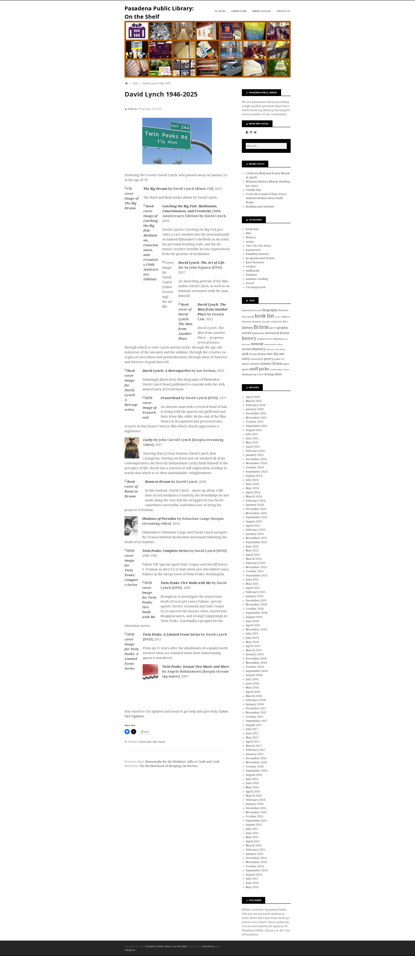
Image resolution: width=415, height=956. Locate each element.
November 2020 (256, 604)
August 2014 (254, 874)
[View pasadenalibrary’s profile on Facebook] (247, 132)
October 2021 (255, 571)
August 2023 (254, 521)
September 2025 (256, 425)
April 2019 (253, 646)
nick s (246, 354)
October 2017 (255, 716)
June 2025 (252, 438)
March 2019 (254, 650)
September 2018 (256, 671)
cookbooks (276, 321)
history (249, 338)
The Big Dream (155, 189)
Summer (251, 274)
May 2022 (252, 550)
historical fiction (277, 333)
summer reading (257, 278)
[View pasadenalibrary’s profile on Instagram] (251, 132)
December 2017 (256, 708)
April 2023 (253, 525)
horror (269, 339)
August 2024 (254, 475)
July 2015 (252, 828)
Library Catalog (261, 11)
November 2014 (256, 862)
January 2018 (255, 704)
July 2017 (252, 729)
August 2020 (254, 617)
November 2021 (256, 567)
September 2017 (256, 720)
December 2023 (256, 509)
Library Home (239, 11)
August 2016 (254, 774)
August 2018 (254, 675)
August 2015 (254, 824)
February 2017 (256, 749)
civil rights (266, 322)
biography (270, 310)
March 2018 (254, 696)
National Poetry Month (275, 349)
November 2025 (256, 417)
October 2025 (255, 421)
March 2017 (254, 745)
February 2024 (256, 500)
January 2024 (255, 504)
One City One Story (258, 245)
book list (264, 316)
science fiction (271, 363)
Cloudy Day (253, 189)
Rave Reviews (255, 262)
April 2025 (253, 446)
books (277, 317)
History (251, 237)
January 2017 (255, 754)
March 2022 (254, 558)
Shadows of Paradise (159, 519)
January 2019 (255, 654)
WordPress (208, 946)
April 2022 (253, 554)
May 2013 (252, 887)
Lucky (148, 440)
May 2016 (252, 787)
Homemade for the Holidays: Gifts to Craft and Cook (182, 761)
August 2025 (254, 430)
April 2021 (253, 588)
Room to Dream (157, 482)
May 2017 (252, 737)
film (155, 741)
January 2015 (255, 853)
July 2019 (252, 633)
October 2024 (255, 467)
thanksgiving (249, 374)
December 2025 (256, 413)
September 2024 (256, 471)
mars (248, 344)
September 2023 (256, 517)
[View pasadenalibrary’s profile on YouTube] (255, 132)
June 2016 (252, 783)
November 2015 (256, 812)
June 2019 (252, 637)
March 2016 (254, 795)
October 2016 (255, 766)
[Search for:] (266, 146)
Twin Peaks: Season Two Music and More (195, 667)
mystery (258, 349)
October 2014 (255, 866)
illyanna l (279, 338)
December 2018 (256, 658)
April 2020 (253, 625)
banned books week (251, 310)
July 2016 (252, 779)
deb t (285, 321)
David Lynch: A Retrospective (166, 371)
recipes (251, 266)
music (161, 741)
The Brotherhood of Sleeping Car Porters (168, 766)
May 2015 (252, 837)
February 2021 (256, 592)
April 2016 (253, 791)
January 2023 (255, 534)
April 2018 (253, 691)
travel (250, 283)
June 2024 (252, 484)
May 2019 (252, 642)
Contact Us (283, 11)
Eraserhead (170, 398)
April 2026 (253, 396)
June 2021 (252, 579)
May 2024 (252, 488)
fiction (261, 327)
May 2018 (252, 687)
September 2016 (256, 770)
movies (247, 349)
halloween (258, 333)
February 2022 (256, 563)
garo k (272, 328)
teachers (286, 370)
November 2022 (256, 538)
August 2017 (254, 725)
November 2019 (256, 629)
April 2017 (253, 741)
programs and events (260, 258)
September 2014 (256, 870)
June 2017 (252, 733)
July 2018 (252, 679)
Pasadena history (257, 254)
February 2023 (256, 529)
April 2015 (253, 841)
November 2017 (256, 712)
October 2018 (255, 666)
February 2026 (256, 405)
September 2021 (256, 575)
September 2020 (256, 612)
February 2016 (256, 799)
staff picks (252, 270)
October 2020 (255, 608)
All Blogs (220, 11)
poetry (268, 358)
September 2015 (256, 820)
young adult (273, 374)
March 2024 (254, 496)
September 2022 (256, 542)
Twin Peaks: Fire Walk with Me (185, 583)
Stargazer (130, 949)
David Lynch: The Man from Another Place (212, 309)
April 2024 (253, 492)
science (255, 363)
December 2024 (256, 459)
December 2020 (256, 600)
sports (245, 369)
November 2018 (256, 662)
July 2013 (252, 878)
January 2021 (255, 596)
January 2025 (255, 455)
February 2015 (256, 849)
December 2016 (256, 758)
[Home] (126, 83)
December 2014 (256, 857)
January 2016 (255, 803)
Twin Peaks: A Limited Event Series (171, 634)
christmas (256, 321)
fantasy (247, 327)
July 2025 (252, 434)
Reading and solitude (260, 206)
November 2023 (256, 513)
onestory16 (253, 249)
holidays (261, 339)
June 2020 (252, 621)
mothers (279, 344)
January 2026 (255, 409)
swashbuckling (276, 370)
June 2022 (252, 546)
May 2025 (252, 442)
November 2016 (256, 762)
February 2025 (256, 450)
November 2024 (256, 463)
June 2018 (252, 683)
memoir (257, 344)
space (286, 364)
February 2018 (256, 700)
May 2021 (252, 583)
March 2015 (254, 845)
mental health (269, 344)
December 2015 (256, 808)
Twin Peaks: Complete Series (165, 551)
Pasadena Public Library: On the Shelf (166, 946)
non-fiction (259, 354)
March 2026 (254, 400)
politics (277, 359)
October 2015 (255, 816)
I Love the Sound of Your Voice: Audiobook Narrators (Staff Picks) (266, 198)
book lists (145, 741)
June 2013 (252, 882)
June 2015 (252, 833)
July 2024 (252, 479)
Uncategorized (256, 287)
